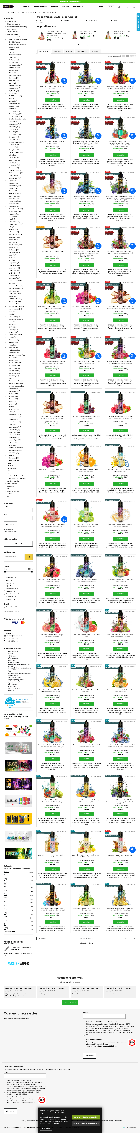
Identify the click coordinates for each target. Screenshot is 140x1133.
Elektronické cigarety (14, 24)
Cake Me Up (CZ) (15, 111)
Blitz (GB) (12, 98)
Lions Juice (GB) (14, 265)
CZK (110, 7)
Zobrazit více (70, 1002)
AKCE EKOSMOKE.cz (14, 675)
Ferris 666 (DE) (14, 199)
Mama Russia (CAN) (15, 281)
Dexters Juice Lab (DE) (16, 152)
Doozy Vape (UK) (14, 160)
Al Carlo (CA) (13, 63)
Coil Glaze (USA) (14, 127)
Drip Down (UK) (14, 175)
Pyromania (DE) (14, 353)
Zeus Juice (11, 607)
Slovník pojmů (12, 686)
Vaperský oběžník (13, 683)
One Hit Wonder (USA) (16, 335)
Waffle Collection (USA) (17, 448)
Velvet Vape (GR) (15, 440)
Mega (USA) (13, 283)
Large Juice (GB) (14, 263)
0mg (5, 871)
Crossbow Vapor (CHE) (16, 142)
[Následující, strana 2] (130, 938)
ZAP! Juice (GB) (14, 458)
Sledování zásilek (13, 662)
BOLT (10, 463)
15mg (5, 916)
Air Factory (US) (14, 60)
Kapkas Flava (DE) (15, 253)
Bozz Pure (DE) (14, 106)
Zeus (10, 471)
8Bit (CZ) (12, 52)
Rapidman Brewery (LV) (17, 355)
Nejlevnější (57, 51)
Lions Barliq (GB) (14, 268)
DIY (8, 489)
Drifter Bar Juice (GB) (16, 173)
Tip (8, 586)
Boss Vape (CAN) (14, 104)
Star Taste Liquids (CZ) (16, 386)
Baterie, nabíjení (12, 484)
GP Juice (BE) (13, 217)
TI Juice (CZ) (13, 396)
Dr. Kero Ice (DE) (14, 165)
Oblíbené (11, 690)
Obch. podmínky (13, 659)
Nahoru (43, 938)
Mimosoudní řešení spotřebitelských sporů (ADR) (20, 669)
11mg (5, 909)
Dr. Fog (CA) (13, 163)
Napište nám (12, 657)
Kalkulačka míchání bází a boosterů (19, 674)
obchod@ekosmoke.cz (14, 636)
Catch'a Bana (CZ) (15, 116)
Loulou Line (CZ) (14, 273)
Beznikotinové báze (15, 37)
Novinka (10, 583)
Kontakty (23, 1121)
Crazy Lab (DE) (14, 137)
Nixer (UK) (12, 322)
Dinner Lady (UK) (14, 157)
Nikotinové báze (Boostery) (18, 39)
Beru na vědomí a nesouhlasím (86, 1123)
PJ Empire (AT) (14, 340)
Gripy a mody (11, 29)
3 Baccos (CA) (14, 47)
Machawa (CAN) (14, 278)
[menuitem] (26, 7)
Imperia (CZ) (13, 229)
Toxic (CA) (12, 401)
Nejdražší (69, 51)
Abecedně (95, 51)
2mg (5, 879)
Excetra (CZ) (13, 191)
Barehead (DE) (14, 80)
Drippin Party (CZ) (15, 178)
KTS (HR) (12, 260)
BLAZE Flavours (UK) (15, 96)
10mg (5, 905)
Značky (9, 496)
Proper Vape (12, 468)
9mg (5, 901)
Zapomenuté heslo (10, 531)
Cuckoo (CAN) (14, 145)
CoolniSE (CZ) (13, 132)
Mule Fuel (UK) (14, 304)
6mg (5, 894)
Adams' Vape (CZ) (15, 55)
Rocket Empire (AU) (15, 371)
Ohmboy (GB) (14, 330)
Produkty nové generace (15, 494)
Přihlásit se (10, 524)
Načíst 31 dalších (86, 938)
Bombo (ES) (13, 101)
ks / (18, 544)
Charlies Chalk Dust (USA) (17, 119)
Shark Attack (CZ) (15, 378)
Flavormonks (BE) (15, 211)
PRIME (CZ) (12, 345)
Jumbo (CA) (13, 242)
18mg (5, 924)
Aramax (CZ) (13, 70)
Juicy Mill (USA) (14, 240)
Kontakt (10, 653)
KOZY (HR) (12, 258)
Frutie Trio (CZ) (14, 214)
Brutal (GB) (12, 109)
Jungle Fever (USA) (15, 245)
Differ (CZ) (12, 155)
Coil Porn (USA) (14, 129)
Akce (9, 580)
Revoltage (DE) (14, 360)
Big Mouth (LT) (14, 91)
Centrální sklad (12, 594)
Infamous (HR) (14, 232)
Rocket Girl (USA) (14, 373)
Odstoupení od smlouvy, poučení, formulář (19, 665)
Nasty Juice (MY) (14, 317)
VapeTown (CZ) (14, 435)
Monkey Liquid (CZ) (15, 299)
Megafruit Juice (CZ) (16, 286)
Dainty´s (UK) (13, 147)
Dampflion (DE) (14, 150)
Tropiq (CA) (13, 404)
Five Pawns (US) (14, 206)
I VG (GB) (12, 227)
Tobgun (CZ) (13, 399)
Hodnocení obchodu (14, 677)
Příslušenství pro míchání (17, 478)
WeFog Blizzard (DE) (15, 450)
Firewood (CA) (14, 204)
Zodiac (10, 473)
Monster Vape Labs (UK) (17, 306)
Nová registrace (9, 529)
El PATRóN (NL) (14, 183)
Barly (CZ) (12, 83)
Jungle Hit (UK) (14, 247)
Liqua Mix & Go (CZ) (15, 270)
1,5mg (6, 875)
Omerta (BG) (13, 332)
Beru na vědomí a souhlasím (85, 1117)
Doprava (10, 655)
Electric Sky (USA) (15, 186)
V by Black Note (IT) (15, 414)
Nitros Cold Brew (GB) (16, 319)
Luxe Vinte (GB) (14, 276)
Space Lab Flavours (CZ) (17, 383)
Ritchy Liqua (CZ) (15, 368)
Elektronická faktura (14, 688)
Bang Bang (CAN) (15, 75)
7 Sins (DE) (12, 50)
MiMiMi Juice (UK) (15, 294)
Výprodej (10, 591)
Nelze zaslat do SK (13, 588)
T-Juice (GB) (13, 394)
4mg (5, 886)
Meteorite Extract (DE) (16, 288)
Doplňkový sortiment (14, 491)
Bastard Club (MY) (15, 86)
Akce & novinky (12, 21)
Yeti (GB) (12, 455)
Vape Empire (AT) (15, 422)
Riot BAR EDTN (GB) (15, 363)
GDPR (9, 672)
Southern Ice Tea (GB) (16, 381)
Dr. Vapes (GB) (14, 168)
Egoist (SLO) (13, 181)
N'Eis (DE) (12, 314)
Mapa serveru (12, 685)
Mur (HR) (12, 312)
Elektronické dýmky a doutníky (17, 27)
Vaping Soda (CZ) (15, 437)
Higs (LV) (12, 219)
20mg (6, 928)
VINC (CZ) (12, 445)
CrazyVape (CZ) (14, 140)
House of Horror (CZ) (16, 224)
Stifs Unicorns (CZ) (15, 389)
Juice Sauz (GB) (14, 237)
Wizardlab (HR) (14, 453)
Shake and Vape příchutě (17, 45)
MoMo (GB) (13, 296)
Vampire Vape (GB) (15, 417)
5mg (5, 890)
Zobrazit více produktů (85, 45)
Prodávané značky (14, 681)
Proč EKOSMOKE (13, 651)
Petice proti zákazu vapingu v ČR (16, 716)
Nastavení (46, 1128)
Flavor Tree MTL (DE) (16, 209)
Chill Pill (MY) (13, 122)
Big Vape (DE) (13, 93)
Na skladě (11, 578)
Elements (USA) (14, 188)
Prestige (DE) (13, 342)
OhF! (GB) (12, 327)
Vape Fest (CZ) (14, 425)
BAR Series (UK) (14, 78)
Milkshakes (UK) (14, 291)
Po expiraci (11, 596)
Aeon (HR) (12, 57)
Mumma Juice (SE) (15, 309)
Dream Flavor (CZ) (15, 170)
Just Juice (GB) (14, 250)
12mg (5, 913)
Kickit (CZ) (12, 255)
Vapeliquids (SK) (14, 430)
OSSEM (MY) (13, 337)
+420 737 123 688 (12, 638)
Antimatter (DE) (14, 68)
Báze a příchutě (12, 34)
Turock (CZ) (13, 407)
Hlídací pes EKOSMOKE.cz (16, 679)
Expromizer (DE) (14, 196)
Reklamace (11, 660)
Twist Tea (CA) (14, 409)
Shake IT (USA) (14, 376)
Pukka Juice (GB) (14, 350)
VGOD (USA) (13, 443)
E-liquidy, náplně (12, 32)
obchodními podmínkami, (112, 1022)
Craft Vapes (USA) (15, 134)
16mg (5, 920)
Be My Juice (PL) (14, 88)
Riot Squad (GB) (14, 365)
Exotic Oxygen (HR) (15, 194)
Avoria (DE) (13, 73)
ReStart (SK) (13, 358)
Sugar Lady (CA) (14, 391)
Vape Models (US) (15, 427)
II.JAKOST (10, 599)
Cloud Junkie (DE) (15, 124)
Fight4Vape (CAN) (15, 201)
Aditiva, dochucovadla (16, 476)
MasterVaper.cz (18, 969)
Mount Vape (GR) (15, 301)
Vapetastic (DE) (14, 432)
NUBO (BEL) (12, 324)
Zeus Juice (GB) (14, 460)
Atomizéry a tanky (13, 481)
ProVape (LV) (13, 347)
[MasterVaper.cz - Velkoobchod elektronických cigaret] (18, 963)
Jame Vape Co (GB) (16, 235)
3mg (5, 883)
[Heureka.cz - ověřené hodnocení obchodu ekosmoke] (18, 702)
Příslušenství (11, 486)
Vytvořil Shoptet (131, 1127)
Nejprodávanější (82, 51)
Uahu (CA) (12, 412)
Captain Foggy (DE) (15, 114)
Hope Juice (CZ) (14, 222)
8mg (5, 898)
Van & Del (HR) (14, 419)
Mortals (10, 466)
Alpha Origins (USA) (15, 65)
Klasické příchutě (14, 42)
